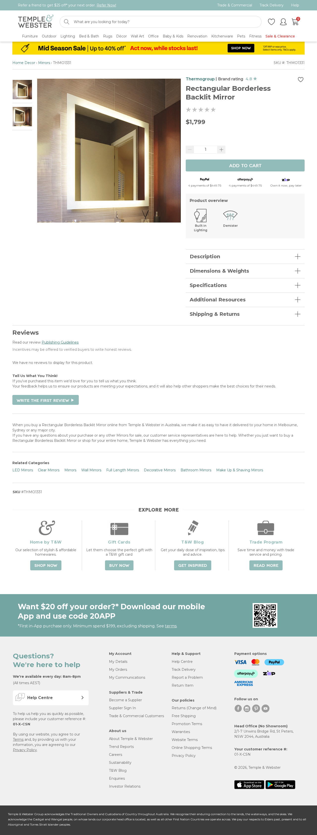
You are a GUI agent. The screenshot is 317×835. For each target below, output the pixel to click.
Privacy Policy (25, 750)
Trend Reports (121, 746)
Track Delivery (272, 5)
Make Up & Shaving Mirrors (239, 470)
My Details (118, 661)
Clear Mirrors (48, 470)
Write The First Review (46, 400)
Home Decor (23, 63)
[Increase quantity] (221, 150)
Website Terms (185, 740)
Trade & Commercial (234, 5)
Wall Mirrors (91, 470)
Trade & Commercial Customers (136, 716)
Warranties (181, 732)
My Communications (127, 677)
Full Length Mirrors (122, 470)
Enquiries (117, 778)
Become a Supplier (125, 700)
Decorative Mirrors (160, 470)
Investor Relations (124, 786)
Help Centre (182, 661)
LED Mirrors (22, 470)
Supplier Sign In (122, 708)
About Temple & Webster (131, 739)
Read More (266, 565)
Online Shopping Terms (192, 747)
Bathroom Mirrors (196, 470)
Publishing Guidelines (60, 342)
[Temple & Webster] (36, 22)
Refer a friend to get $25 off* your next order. (67, 5)
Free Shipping (184, 716)
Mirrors (44, 63)
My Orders (118, 669)
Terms (18, 739)
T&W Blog (118, 770)
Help (295, 5)
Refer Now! (106, 5)
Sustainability (120, 762)
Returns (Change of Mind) (194, 708)
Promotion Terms (187, 724)
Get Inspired (192, 565)
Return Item (182, 685)
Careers (115, 754)
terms (171, 626)
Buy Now (119, 565)
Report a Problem (187, 677)
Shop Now (45, 565)
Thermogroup (200, 79)
